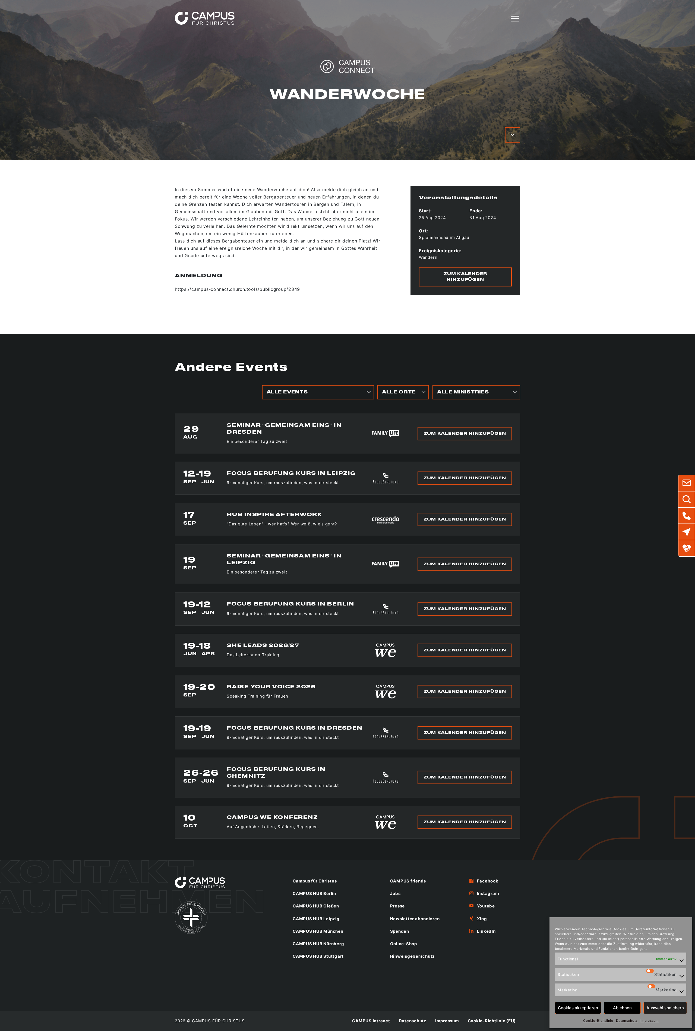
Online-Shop (403, 943)
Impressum (649, 1021)
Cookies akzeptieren (578, 1007)
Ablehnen (622, 1007)
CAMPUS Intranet (371, 1020)
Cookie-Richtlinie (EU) (492, 1020)
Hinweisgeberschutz (412, 956)
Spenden (399, 931)
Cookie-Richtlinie (598, 1021)
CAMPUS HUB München (318, 931)
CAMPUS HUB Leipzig (316, 918)
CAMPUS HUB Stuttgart (318, 956)
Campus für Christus (315, 881)
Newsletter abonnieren (415, 918)
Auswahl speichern (665, 1007)
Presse (397, 906)
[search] (686, 499)
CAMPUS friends (408, 881)
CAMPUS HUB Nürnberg (318, 943)
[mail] (686, 483)
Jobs (395, 893)
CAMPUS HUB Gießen (316, 906)
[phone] (686, 515)
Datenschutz (627, 1021)
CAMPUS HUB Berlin (314, 893)
